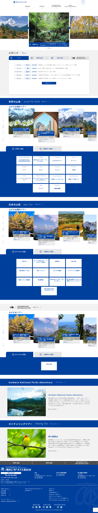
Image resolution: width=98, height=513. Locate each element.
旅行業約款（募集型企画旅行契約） (9, 501)
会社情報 (3, 491)
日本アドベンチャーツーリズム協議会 (57, 498)
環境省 (50, 490)
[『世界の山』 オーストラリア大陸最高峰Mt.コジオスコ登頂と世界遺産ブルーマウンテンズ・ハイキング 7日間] (49, 27)
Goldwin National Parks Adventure (32, 488)
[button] (28, 28)
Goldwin (51, 488)
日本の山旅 (42, 6)
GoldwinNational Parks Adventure (70, 6)
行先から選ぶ (19, 149)
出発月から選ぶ (48, 149)
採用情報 (3, 493)
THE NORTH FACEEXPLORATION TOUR (56, 6)
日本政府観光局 (52, 492)
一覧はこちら (48, 83)
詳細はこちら (17, 137)
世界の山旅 (27, 6)
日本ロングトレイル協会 (54, 496)
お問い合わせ (5, 489)
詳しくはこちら (52, 409)
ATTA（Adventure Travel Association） (58, 500)
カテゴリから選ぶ (20, 251)
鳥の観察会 (27, 490)
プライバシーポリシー (6, 499)
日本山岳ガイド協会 (53, 494)
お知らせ (3, 495)
